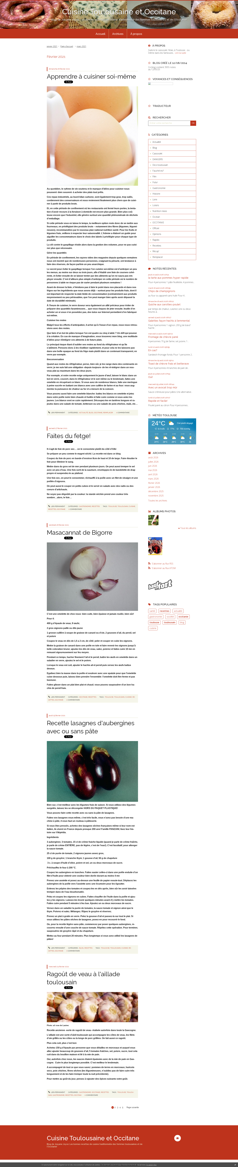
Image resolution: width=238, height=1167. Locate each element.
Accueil (100, 34)
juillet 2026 (153, 461)
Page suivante (133, 1107)
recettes (52, 509)
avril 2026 (153, 474)
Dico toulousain (160, 164)
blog (182, 622)
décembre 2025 (156, 491)
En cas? (152, 350)
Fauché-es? (158, 170)
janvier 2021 (52, 46)
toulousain (123, 506)
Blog (91, 413)
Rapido (155, 239)
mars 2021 (81, 46)
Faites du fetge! (69, 436)
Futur (155, 182)
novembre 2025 (156, 495)
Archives (117, 34)
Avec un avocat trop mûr (162, 387)
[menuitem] (100, 33)
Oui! (150, 377)
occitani (77, 1095)
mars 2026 (153, 478)
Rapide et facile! (157, 400)
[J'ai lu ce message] (235, 1165)
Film (154, 176)
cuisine (132, 506)
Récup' (155, 251)
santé (152, 610)
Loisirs (155, 205)
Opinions (156, 234)
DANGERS (157, 159)
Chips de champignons (161, 291)
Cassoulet (157, 153)
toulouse (112, 506)
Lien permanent (58, 413)
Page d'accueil (66, 46)
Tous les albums (188, 528)
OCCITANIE (98, 413)
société (170, 616)
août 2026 (153, 457)
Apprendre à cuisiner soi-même (91, 76)
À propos (136, 34)
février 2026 (154, 483)
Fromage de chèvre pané (163, 336)
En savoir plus (151, 1165)
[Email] (177, 1138)
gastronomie (58, 1095)
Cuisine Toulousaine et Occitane (119, 11)
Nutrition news (159, 211)
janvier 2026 (154, 487)
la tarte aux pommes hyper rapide (168, 277)
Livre (154, 199)
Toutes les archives (157, 500)
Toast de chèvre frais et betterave (168, 363)
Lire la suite (180, 52)
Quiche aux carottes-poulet (164, 304)
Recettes (96, 506)
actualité (178, 610)
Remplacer (108, 413)
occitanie (61, 509)
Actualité (83, 413)
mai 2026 (152, 470)
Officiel (155, 228)
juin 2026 (152, 465)
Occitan (156, 216)
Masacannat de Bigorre (79, 532)
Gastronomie (85, 506)
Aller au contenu (9, 2)
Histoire (156, 193)
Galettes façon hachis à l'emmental (169, 320)
